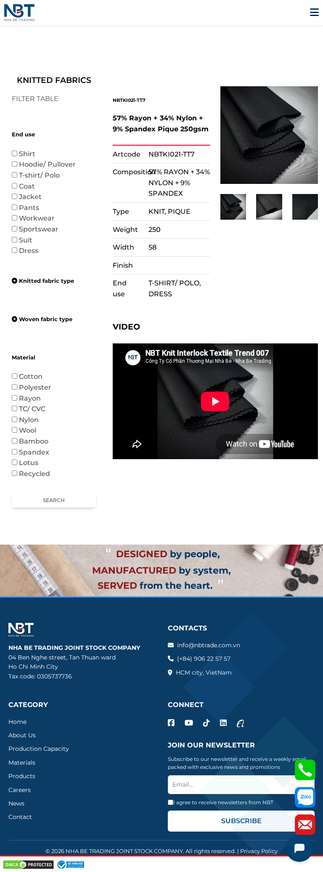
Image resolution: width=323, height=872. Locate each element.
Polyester (39, 387)
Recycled (34, 474)
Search (54, 500)
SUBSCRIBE (241, 821)
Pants (33, 208)
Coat (31, 186)
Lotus (33, 463)
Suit (30, 240)
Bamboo (38, 441)
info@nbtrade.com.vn (208, 645)
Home (17, 722)
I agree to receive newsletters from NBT (223, 802)
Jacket (34, 197)
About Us (22, 735)
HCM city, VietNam (204, 672)
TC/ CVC (36, 409)
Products (21, 776)
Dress (28, 251)
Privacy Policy (259, 851)
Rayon (30, 398)
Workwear (37, 218)
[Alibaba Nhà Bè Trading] (240, 723)
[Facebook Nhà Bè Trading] (171, 723)
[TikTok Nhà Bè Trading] (206, 723)
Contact (20, 817)
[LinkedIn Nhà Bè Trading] (223, 723)
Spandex (34, 452)
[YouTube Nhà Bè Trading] (189, 723)
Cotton (35, 376)
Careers (19, 790)
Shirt (31, 154)
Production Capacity (38, 748)
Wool (32, 430)
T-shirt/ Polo (43, 175)
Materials (21, 762)
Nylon (29, 420)
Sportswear (43, 229)
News (16, 803)
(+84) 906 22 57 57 (203, 658)
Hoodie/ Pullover (51, 164)
